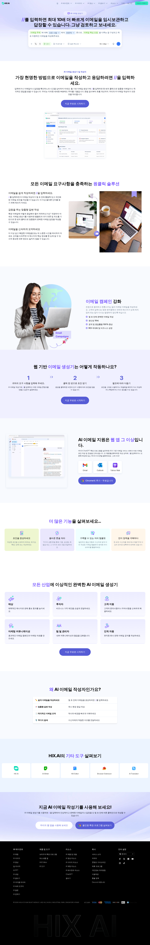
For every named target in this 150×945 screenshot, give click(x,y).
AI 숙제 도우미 (18, 886)
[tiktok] (124, 863)
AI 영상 (15, 862)
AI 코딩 (15, 874)
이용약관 (95, 874)
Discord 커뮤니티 (98, 882)
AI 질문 (15, 890)
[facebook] (120, 859)
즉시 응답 (103, 44)
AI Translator (134, 774)
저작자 (94, 858)
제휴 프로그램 (97, 866)
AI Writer (45, 774)
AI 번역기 (16, 894)
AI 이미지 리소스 (72, 862)
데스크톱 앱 (43, 858)
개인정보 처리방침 (99, 870)
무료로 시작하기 (142, 3)
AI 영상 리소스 (71, 858)
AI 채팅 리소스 (71, 866)
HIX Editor (75, 774)
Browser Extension (104, 774)
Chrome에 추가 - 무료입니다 (99, 480)
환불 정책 (95, 878)
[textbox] (75, 35)
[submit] (118, 44)
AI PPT (15, 870)
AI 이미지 (16, 858)
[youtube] (132, 859)
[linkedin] (128, 859)
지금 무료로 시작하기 (75, 103)
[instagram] (120, 863)
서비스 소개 (96, 854)
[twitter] (124, 859)
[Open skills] (40, 44)
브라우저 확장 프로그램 (48, 854)
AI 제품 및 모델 (71, 854)
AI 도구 (42, 866)
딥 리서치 (16, 866)
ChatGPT (69, 874)
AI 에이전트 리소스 (73, 870)
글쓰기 (68, 878)
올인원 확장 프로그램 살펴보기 (97, 825)
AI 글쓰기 (16, 878)
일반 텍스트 (74, 44)
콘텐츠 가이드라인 (99, 862)
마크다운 (59, 44)
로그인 (129, 3)
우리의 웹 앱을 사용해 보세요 (54, 825)
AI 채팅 (15, 854)
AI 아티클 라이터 (19, 882)
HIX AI (16, 774)
